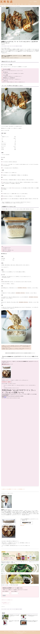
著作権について (10, 631)
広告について (5, 631)
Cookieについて (34, 631)
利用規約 (24, 631)
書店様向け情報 (15, 631)
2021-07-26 (3, 44)
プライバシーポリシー (28, 631)
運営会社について (20, 631)
